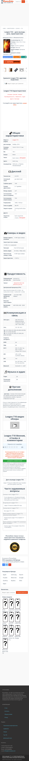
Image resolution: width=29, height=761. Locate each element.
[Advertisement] (14, 15)
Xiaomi (21, 575)
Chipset (5, 732)
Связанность (18, 96)
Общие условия (8, 714)
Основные (10, 94)
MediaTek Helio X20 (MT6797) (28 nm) (18, 283)
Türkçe (7, 757)
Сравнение (6, 728)
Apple (4, 575)
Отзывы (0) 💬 (17, 57)
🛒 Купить (9, 62)
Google (21, 577)
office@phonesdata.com (9, 751)
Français (4, 757)
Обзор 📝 (23, 57)
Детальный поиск (7, 738)
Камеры (20, 94)
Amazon (23, 158)
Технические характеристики (10, 725)
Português (15, 757)
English (15, 756)
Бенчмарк (16, 99)
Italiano (11, 757)
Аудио (23, 96)
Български (22, 757)
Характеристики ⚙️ (8, 57)
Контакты (7, 711)
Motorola (13, 577)
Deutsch (22, 756)
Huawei (5, 577)
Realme (13, 580)
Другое (12, 99)
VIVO (20, 580)
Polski (18, 757)
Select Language (5, 756)
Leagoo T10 (15, 140)
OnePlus (5, 580)
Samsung (13, 575)
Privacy (6, 717)
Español (18, 756)
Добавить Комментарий (14, 461)
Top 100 (5, 735)
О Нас (6, 708)
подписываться (22, 592)
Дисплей (15, 94)
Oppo (4, 583)
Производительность (9, 96)
